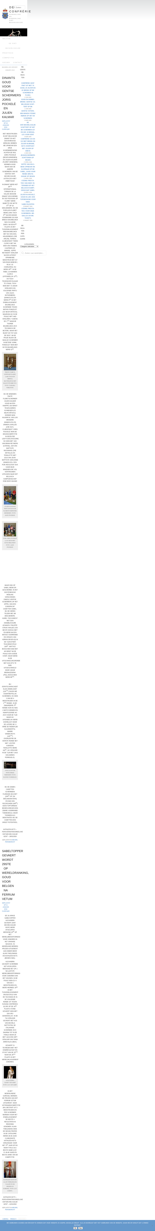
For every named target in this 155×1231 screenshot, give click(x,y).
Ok (75, 1228)
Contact (17, 62)
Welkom (6, 38)
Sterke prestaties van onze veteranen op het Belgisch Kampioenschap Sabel (28, 185)
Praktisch (7, 53)
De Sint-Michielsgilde (13, 46)
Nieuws (6, 62)
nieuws (14, 840)
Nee (80, 1228)
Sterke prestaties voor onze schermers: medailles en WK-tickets (27, 213)
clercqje (6, 129)
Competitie (8, 58)
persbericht (10, 842)
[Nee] (152, 1225)
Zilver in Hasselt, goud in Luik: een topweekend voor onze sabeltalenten (28, 199)
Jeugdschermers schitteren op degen (28, 157)
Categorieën (29, 244)
